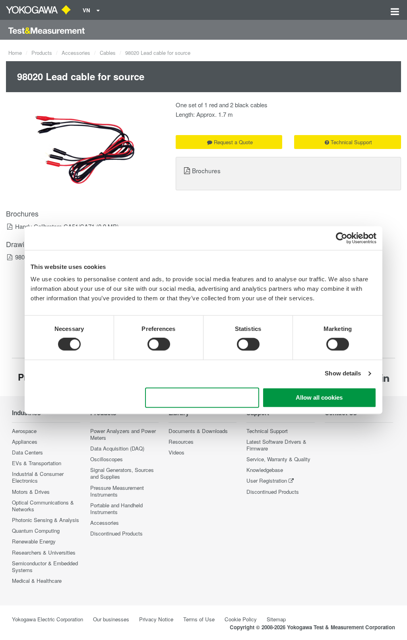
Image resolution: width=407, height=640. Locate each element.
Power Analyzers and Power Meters (123, 434)
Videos (176, 452)
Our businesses (111, 619)
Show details (343, 373)
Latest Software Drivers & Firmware (276, 445)
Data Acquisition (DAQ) (117, 448)
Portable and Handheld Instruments (116, 508)
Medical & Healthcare (37, 580)
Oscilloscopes (106, 459)
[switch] (158, 344)
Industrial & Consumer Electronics (38, 477)
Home (15, 52)
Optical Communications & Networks (43, 506)
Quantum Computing (36, 530)
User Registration (266, 480)
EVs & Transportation (36, 463)
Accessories (76, 52)
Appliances (24, 441)
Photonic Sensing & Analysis (45, 520)
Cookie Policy (241, 619)
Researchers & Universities (44, 552)
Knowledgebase (264, 470)
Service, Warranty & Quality (278, 459)
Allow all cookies (319, 397)
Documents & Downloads (198, 431)
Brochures (206, 170)
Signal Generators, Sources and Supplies (122, 473)
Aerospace (24, 431)
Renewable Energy (34, 541)
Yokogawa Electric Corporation (47, 619)
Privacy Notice (156, 619)
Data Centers (27, 452)
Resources (181, 441)
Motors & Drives (31, 491)
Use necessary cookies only (202, 397)
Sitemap (276, 619)
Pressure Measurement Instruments (117, 491)
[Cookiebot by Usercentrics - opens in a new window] (341, 238)
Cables (108, 52)
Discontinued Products (116, 533)
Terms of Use (199, 619)
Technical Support (351, 142)
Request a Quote (233, 142)
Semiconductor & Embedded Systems (45, 566)
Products (41, 52)
